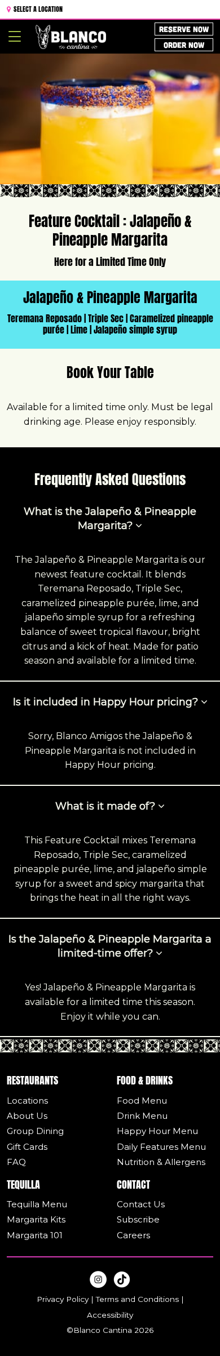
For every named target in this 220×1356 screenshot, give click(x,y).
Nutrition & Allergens (161, 1162)
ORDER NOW (184, 45)
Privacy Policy (63, 1299)
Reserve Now (184, 29)
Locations (27, 1100)
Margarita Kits (36, 1219)
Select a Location (37, 8)
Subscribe (138, 1219)
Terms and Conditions (137, 1299)
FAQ (16, 1162)
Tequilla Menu (37, 1204)
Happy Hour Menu (157, 1131)
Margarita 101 (35, 1235)
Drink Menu (142, 1115)
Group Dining (35, 1131)
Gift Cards (27, 1146)
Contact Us (141, 1204)
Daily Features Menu (161, 1146)
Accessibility (110, 1314)
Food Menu (142, 1100)
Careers (133, 1235)
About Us (27, 1115)
